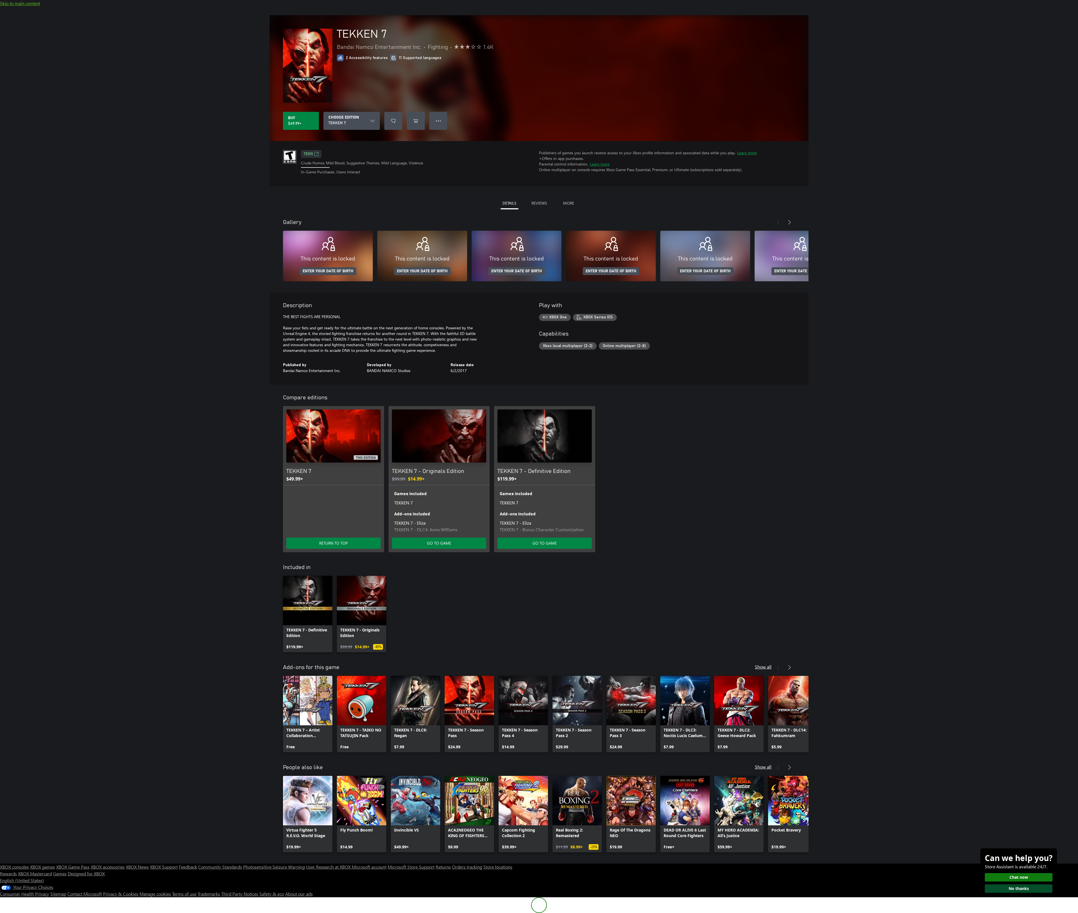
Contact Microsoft (84, 894)
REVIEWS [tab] (539, 203)
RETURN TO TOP (333, 543)
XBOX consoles (14, 867)
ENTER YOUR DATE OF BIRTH (328, 271)
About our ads (299, 894)
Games (60, 873)
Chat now (1019, 877)
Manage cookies (155, 894)
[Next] (789, 222)
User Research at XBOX (329, 867)
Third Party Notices (239, 894)
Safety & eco (271, 894)
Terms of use (184, 894)
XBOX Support (164, 867)
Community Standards (220, 867)
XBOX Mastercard (35, 873)
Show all (763, 667)
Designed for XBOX (86, 873)
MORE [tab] (568, 203)
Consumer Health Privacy (24, 894)
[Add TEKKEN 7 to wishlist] (393, 121)
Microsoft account (369, 867)
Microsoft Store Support (411, 867)
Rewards (8, 873)
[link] (307, 614)
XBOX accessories (108, 867)
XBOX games (42, 867)
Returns (443, 867)
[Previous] (778, 222)
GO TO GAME (439, 543)
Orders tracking (467, 867)
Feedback (188, 867)
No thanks (1019, 888)
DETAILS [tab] (509, 203)
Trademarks (209, 894)
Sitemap (58, 894)
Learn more (747, 152)
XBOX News (137, 867)
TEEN (308, 154)
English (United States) (22, 880)
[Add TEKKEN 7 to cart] (416, 121)
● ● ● (438, 120)
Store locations (497, 867)
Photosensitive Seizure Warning (274, 867)
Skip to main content (20, 3)
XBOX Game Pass (73, 867)
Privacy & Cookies (120, 894)
